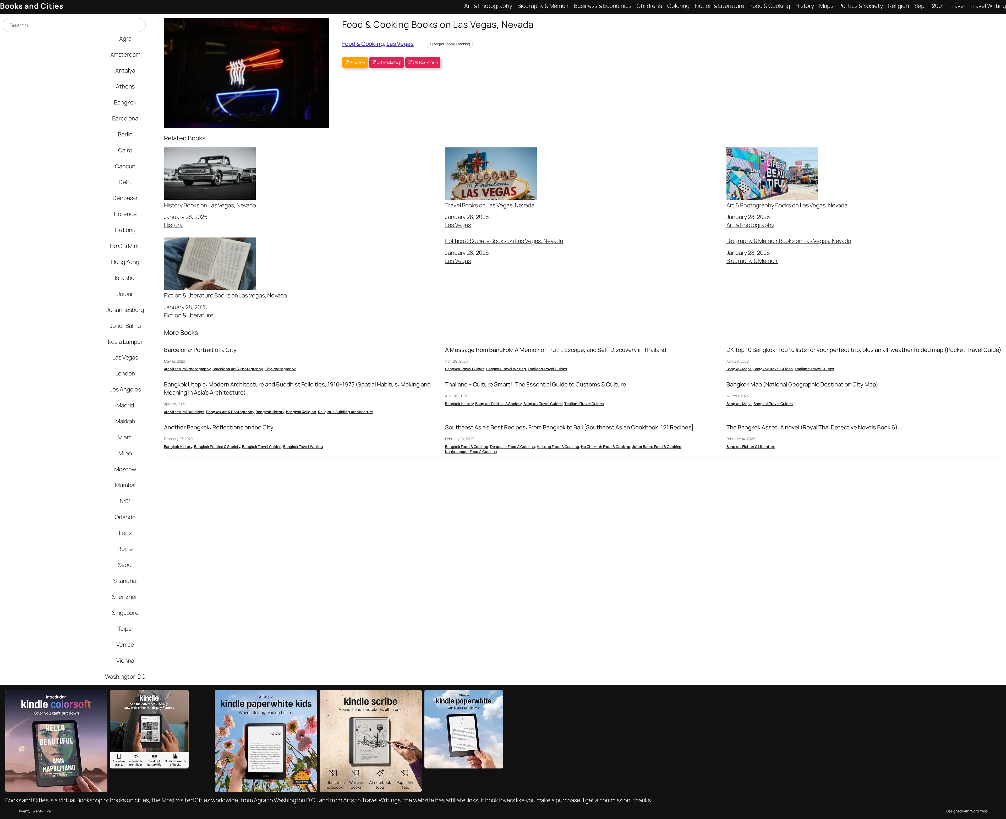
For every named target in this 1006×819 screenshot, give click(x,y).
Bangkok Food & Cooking (466, 446)
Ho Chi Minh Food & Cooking (605, 446)
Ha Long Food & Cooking (558, 446)
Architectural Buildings (184, 411)
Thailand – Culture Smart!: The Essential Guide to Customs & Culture (535, 384)
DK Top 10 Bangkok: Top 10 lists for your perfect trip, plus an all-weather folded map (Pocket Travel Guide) (863, 350)
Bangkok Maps (739, 368)
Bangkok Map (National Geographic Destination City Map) (802, 384)
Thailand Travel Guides (547, 368)
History (173, 225)
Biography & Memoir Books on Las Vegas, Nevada (788, 240)
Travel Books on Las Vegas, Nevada (489, 205)
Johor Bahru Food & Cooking (656, 446)
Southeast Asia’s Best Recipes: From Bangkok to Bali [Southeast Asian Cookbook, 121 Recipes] (569, 427)
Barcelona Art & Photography (237, 368)
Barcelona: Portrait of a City (200, 350)
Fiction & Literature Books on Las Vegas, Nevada (225, 295)
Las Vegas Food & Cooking (449, 43)
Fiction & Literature (189, 315)
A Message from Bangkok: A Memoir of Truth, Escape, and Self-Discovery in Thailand (555, 350)
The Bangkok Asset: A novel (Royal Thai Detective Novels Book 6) (812, 427)
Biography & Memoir (752, 261)
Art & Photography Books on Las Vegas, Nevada (787, 205)
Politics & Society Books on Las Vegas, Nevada (504, 240)
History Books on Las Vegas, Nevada (210, 205)
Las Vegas (400, 44)
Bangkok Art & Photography (230, 411)
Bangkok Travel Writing (506, 368)
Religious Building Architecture (345, 411)
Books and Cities (31, 6)
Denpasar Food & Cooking (512, 446)
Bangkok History (270, 411)
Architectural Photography (187, 368)
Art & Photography (750, 225)
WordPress (979, 811)
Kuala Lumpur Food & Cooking (471, 451)
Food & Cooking (363, 44)
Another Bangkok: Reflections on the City (219, 427)
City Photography (280, 368)
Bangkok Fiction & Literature (750, 446)
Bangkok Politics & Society (498, 403)
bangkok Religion (301, 411)
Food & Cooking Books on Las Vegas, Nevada (438, 24)
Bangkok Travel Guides (464, 368)
